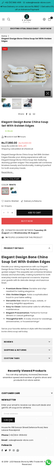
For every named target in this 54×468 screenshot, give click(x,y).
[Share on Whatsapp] (30, 114)
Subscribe (8, 420)
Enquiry (8, 206)
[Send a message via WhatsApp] (48, 462)
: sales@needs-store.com (20, 440)
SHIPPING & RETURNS (15, 350)
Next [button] (50, 72)
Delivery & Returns (33, 201)
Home (4, 36)
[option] (27, 28)
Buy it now (27, 221)
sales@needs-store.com (38, 2)
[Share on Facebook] (26, 114)
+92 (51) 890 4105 (12, 2)
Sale (5, 49)
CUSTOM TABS (12, 358)
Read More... (8, 172)
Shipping (6, 148)
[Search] (8, 19)
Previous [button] (4, 72)
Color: (9, 184)
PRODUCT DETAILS (14, 248)
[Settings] (44, 19)
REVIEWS (8, 341)
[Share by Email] (34, 114)
